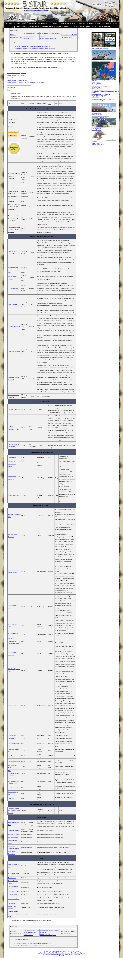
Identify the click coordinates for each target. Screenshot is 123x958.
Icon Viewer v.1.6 (13, 755)
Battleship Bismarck (97, 113)
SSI (116, 23)
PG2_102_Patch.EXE (14, 409)
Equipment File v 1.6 (13, 457)
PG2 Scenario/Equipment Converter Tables (13, 781)
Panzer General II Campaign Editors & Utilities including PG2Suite (25, 82)
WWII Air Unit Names (13, 834)
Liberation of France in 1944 (99, 117)
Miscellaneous (11, 87)
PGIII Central (11, 903)
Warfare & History (95, 23)
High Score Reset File (14, 787)
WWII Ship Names (13, 837)
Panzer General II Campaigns (15, 75)
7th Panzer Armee (13, 288)
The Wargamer (12, 878)
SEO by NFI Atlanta (73, 951)
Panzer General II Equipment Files (17, 80)
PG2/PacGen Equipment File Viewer (12, 464)
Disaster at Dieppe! (97, 114)
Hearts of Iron (20, 23)
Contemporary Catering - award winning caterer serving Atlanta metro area (34, 48)
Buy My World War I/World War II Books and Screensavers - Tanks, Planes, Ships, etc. (61, 953)
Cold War (82, 23)
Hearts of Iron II (96, 82)
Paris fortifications (96, 128)
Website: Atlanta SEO (98, 144)
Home (10, 23)
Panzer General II (63, 27)
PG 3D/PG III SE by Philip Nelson (99, 27)
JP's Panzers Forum (13, 873)
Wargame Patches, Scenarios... (100, 48)
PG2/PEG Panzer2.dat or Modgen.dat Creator (13, 641)
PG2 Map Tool (12, 705)
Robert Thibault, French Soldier (100, 116)
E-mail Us (54, 951)
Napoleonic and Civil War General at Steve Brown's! (14, 810)
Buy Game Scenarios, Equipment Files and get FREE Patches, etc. (61, 954)
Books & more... (96, 49)
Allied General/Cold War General (101, 86)
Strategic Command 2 (98, 88)
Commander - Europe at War (38, 23)
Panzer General (20, 27)
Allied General (34, 27)
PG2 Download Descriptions (48, 38)
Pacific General (48, 27)
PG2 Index (13, 34)
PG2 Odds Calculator (14, 743)
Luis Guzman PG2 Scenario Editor (49, 33)
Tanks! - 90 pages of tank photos (101, 61)
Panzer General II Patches (14, 77)
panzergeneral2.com (13, 899)
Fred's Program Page (14, 891)
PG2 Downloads (28, 38)
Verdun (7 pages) (96, 130)
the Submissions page (44, 67)
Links (8, 89)
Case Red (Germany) (14, 326)
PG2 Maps (43, 36)
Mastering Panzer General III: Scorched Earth (14, 914)
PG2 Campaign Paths (30, 36)
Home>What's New (23, 57)
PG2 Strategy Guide (66, 37)
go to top (61, 955)
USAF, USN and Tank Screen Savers (102, 80)
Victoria (54, 23)
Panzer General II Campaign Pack (16, 73)
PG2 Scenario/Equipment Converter (13, 773)
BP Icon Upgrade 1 (13, 495)
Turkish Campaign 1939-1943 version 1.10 (13, 270)
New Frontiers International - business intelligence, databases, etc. (32, 46)
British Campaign (12, 304)
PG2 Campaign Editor (14, 761)
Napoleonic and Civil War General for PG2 (19, 85)
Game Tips (11, 798)
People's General (78, 27)
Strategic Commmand (67, 23)
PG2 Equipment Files (16, 37)
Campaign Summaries (14, 830)
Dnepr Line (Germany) (14, 351)
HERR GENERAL (13, 894)
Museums (107, 23)
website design (62, 951)
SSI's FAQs (11, 738)
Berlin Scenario (12, 735)
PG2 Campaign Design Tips (31, 33)
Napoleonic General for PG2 (69, 34)
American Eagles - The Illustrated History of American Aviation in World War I (101, 95)
